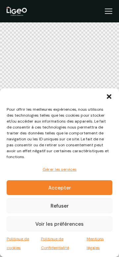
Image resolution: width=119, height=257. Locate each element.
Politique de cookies (18, 243)
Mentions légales (95, 243)
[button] (109, 96)
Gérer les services (60, 169)
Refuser (60, 206)
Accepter (59, 188)
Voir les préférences (59, 224)
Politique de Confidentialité (55, 243)
